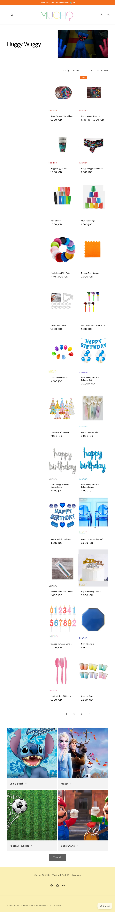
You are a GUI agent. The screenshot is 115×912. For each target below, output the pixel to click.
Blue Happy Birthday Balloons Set (90, 378)
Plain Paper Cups (88, 221)
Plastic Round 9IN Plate (60, 273)
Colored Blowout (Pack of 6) (93, 325)
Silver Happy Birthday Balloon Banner (59, 485)
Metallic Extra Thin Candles (61, 591)
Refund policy (28, 905)
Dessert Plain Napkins (90, 273)
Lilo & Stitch (17, 783)
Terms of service (55, 905)
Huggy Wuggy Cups (58, 168)
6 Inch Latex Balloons (59, 377)
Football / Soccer (19, 845)
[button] (6, 15)
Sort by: (66, 70)
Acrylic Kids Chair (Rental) (92, 539)
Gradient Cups (87, 696)
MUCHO (16, 906)
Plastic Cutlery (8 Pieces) (61, 696)
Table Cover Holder (58, 325)
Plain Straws (55, 221)
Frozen (65, 783)
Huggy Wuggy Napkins (90, 116)
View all (57, 857)
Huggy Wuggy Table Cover (92, 168)
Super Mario (68, 845)
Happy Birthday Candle (91, 591)
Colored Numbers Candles (61, 644)
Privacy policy (41, 905)
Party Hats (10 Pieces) (59, 432)
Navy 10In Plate (87, 644)
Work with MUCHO (61, 875)
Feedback (76, 875)
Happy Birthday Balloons (60, 539)
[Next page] (89, 714)
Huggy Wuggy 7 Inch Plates (61, 116)
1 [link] (66, 714)
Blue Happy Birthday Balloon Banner (90, 485)
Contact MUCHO (42, 875)
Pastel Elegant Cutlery (90, 432)
